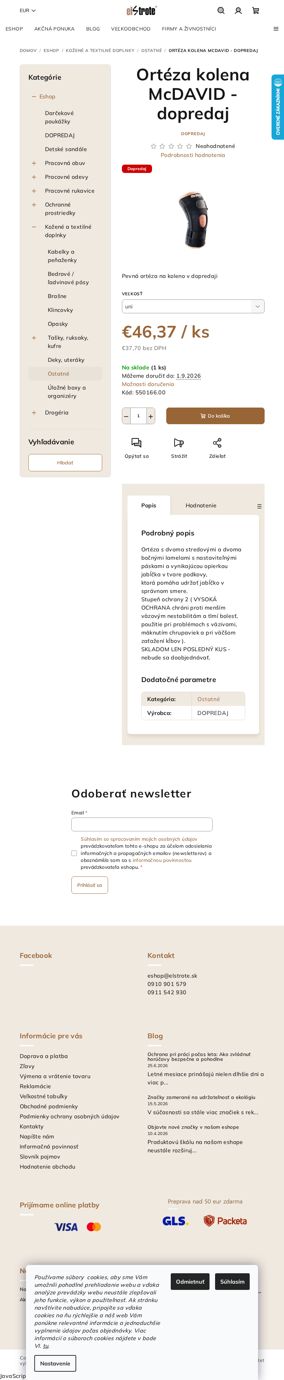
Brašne (57, 295)
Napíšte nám (37, 1136)
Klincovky (60, 309)
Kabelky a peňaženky (62, 255)
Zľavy (27, 1066)
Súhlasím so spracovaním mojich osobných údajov (139, 839)
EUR (24, 10)
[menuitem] (14, 29)
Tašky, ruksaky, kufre (68, 341)
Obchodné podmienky (49, 1106)
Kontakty (32, 1126)
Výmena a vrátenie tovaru (55, 1076)
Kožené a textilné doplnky (68, 230)
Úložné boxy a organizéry (67, 391)
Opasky (58, 323)
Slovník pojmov (40, 1156)
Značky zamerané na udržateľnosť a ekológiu (202, 1097)
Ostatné (59, 373)
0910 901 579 (167, 983)
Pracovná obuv (65, 162)
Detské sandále (66, 149)
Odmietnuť (190, 1281)
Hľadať (65, 463)
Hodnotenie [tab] (201, 505)
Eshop (47, 96)
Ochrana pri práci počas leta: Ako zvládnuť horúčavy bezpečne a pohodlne (199, 1057)
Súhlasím (232, 1281)
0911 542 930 (167, 992)
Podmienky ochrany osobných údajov (70, 1116)
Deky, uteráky (66, 359)
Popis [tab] (149, 505)
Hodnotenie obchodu (48, 1166)
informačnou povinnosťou (162, 860)
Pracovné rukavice (70, 190)
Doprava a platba (44, 1056)
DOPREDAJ (60, 135)
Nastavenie (55, 1363)
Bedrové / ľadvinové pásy (68, 278)
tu (45, 1345)
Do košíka (219, 416)
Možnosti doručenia (148, 384)
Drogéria (57, 412)
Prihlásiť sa (89, 885)
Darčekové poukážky (59, 117)
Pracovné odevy (67, 176)
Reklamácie (35, 1086)
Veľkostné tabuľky (44, 1096)
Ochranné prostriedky (60, 208)
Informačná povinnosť (49, 1146)
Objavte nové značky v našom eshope (193, 1127)
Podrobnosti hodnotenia (193, 154)
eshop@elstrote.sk (172, 975)
